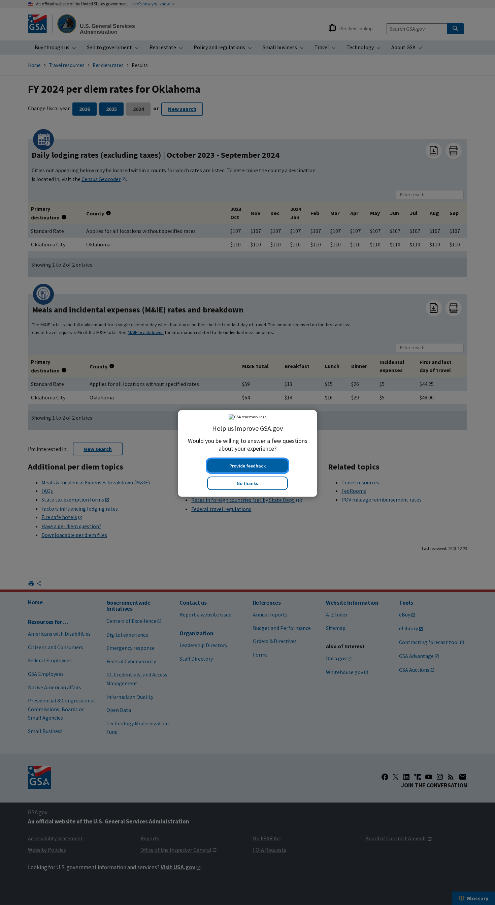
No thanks (247, 482)
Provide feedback (247, 465)
